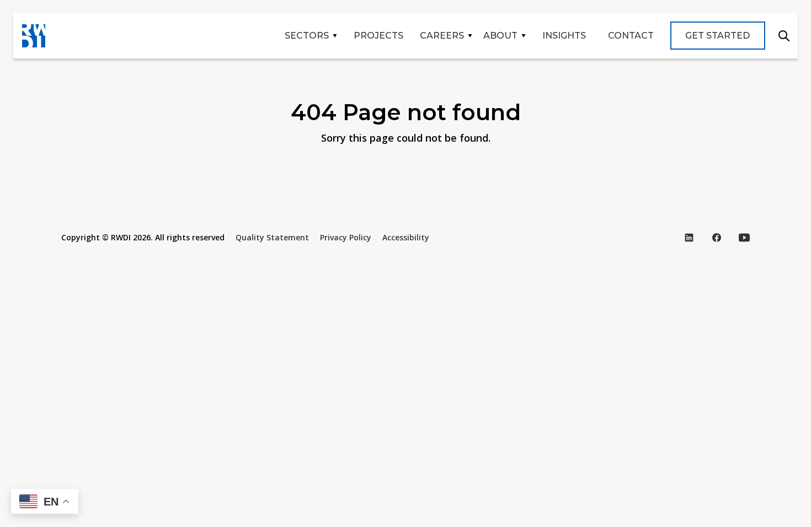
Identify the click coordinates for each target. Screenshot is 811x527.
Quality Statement (272, 237)
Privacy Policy (345, 237)
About (500, 35)
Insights (564, 35)
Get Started (717, 35)
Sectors (307, 35)
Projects (378, 35)
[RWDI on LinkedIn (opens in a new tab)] (689, 237)
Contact (631, 35)
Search (783, 35)
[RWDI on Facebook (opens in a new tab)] (716, 237)
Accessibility (405, 237)
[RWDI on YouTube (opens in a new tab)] (744, 237)
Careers (442, 35)
